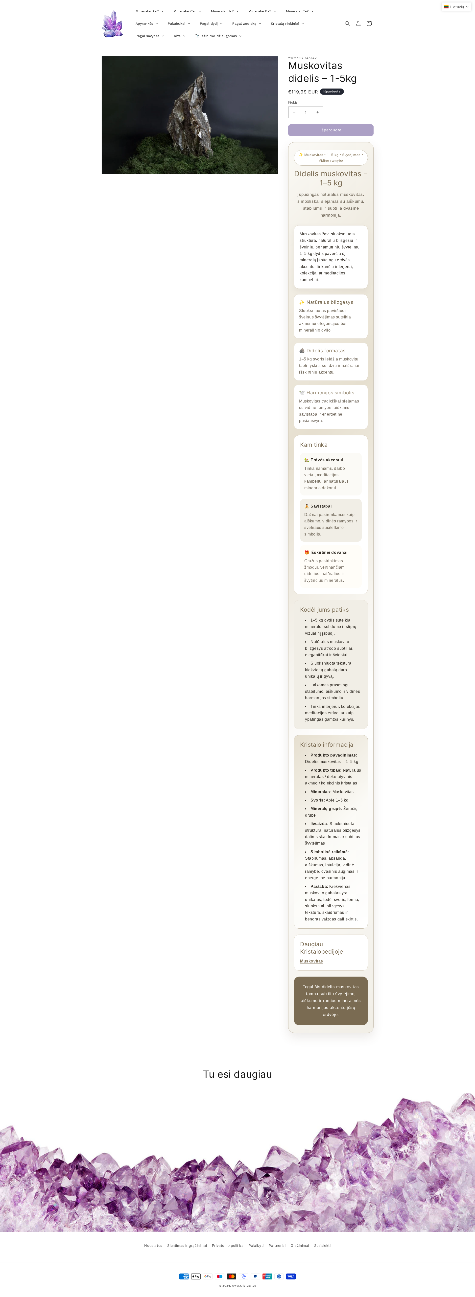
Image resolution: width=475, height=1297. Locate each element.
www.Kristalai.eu (244, 1285)
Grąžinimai (300, 1245)
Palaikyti (256, 1245)
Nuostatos (153, 1245)
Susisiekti (322, 1245)
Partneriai (277, 1245)
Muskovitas (311, 961)
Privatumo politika (228, 1245)
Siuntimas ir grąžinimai (187, 1245)
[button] (347, 23)
